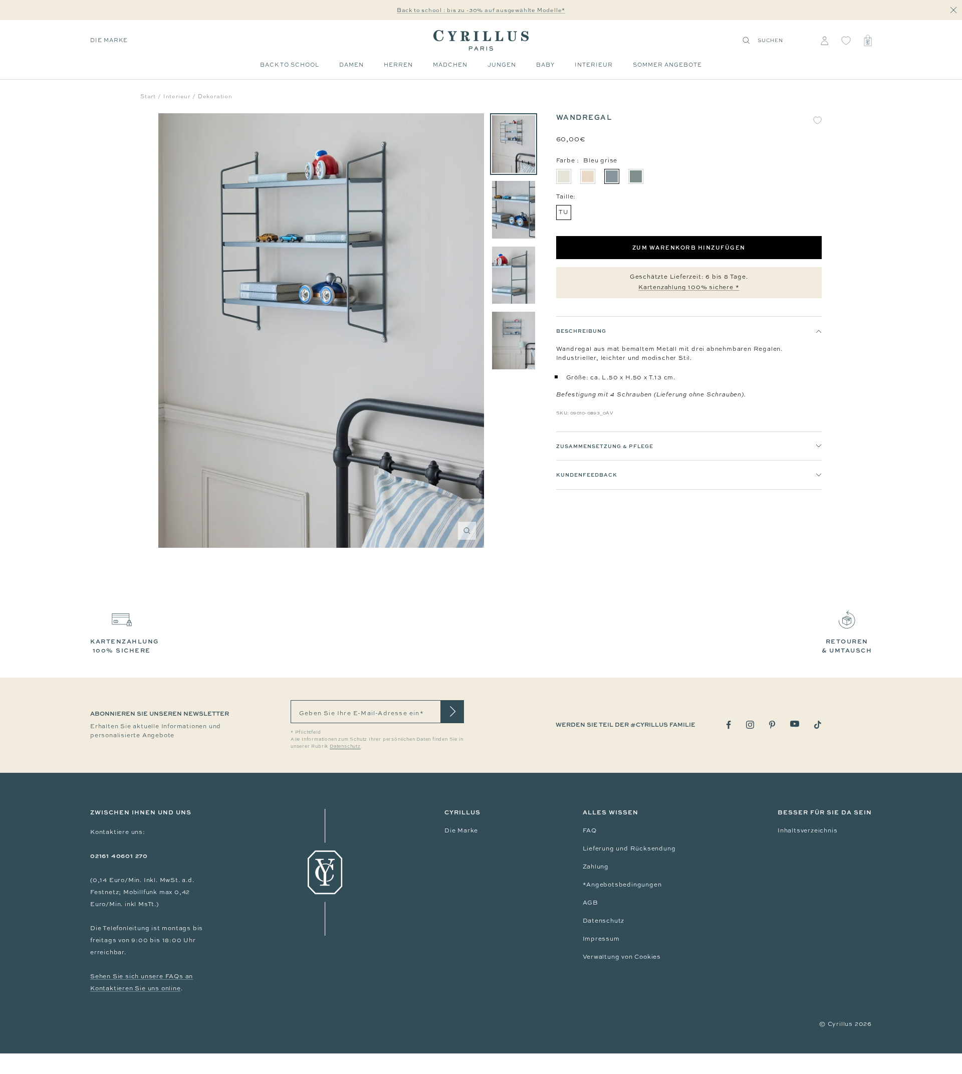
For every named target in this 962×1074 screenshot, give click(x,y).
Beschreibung (581, 330)
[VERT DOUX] (587, 176)
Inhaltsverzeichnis (807, 830)
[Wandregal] (513, 144)
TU (564, 212)
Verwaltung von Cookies (622, 957)
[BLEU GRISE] (611, 176)
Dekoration (215, 96)
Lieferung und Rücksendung (629, 848)
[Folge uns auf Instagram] (750, 725)
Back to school (289, 64)
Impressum (601, 939)
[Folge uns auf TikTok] (817, 725)
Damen (351, 64)
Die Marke (109, 40)
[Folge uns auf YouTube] (794, 724)
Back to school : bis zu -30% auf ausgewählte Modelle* (481, 10)
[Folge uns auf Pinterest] (772, 725)
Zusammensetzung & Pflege (604, 446)
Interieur (594, 64)
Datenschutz (604, 921)
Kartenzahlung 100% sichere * (688, 287)
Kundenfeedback (586, 475)
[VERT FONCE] (635, 176)
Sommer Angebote (667, 64)
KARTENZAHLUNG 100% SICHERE (124, 646)
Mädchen (450, 64)
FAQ (590, 830)
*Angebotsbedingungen (622, 885)
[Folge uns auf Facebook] (729, 725)
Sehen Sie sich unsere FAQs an (141, 976)
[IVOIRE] (563, 176)
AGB (590, 903)
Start (148, 96)
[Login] (824, 41)
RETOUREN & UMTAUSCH (847, 646)
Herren (398, 64)
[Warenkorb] (868, 41)
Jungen (502, 64)
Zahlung (596, 867)
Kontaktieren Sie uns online (135, 988)
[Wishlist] (846, 41)
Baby (545, 64)
